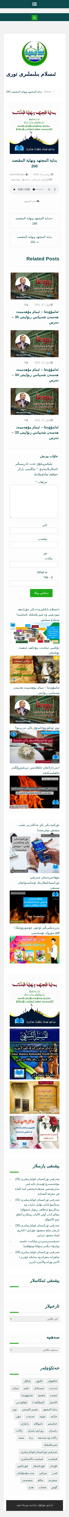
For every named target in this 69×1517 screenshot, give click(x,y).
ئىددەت (53, 1388)
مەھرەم (52, 1480)
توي (15, 1409)
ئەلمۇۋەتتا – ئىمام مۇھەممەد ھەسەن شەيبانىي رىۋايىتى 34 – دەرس (35, 375)
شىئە (21, 1437)
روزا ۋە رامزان (36, 1430)
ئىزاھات (41, 482)
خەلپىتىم (52, 1423)
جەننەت (30, 1416)
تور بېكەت (48, 555)
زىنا (31, 1437)
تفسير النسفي (30, 1409)
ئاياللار (27, 1381)
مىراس (43, 1472)
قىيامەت (52, 1458)
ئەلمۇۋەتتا (27, 1395)
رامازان (25, 1423)
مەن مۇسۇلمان (25, 1472)
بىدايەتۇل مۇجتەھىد (20, 179)
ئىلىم (26, 1388)
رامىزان (53, 1430)
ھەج (31, 1487)
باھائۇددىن (21, 1402)
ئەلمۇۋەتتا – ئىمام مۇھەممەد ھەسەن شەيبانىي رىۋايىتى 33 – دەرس (35, 432)
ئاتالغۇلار (52, 1381)
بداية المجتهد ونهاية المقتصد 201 (34, 239)
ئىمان (16, 1388)
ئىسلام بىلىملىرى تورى (32, 74)
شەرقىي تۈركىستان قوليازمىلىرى (39, 1451)
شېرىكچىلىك (50, 1444)
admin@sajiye (17, 174)
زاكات (19, 1430)
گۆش (54, 1487)
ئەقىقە (41, 1395)
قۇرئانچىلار (39, 1465)
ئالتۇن (39, 1381)
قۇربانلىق (23, 1465)
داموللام (38, 1423)
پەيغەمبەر (27, 1480)
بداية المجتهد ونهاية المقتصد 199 (33, 221)
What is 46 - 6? (45, 575)
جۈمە (42, 1416)
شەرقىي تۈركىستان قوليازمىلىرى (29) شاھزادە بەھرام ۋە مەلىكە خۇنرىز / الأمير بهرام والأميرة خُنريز (37, 1257)
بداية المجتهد (30, 201)
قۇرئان (53, 1465)
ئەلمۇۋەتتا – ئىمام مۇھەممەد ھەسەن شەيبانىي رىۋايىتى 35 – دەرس (35, 317)
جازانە (54, 1416)
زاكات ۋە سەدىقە (47, 1437)
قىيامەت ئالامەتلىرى (32, 1458)
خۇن (18, 1416)
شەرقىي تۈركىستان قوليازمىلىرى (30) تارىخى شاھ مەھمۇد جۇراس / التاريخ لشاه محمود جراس (37, 1230)
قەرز (54, 1472)
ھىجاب (42, 1487)
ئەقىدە (53, 1395)
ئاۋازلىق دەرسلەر (41, 179)
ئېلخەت (42, 539)
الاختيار (53, 1402)
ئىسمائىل (39, 1388)
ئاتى (44, 525)
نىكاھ (40, 1480)
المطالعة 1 (38, 1402)
